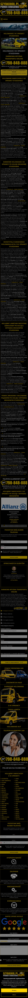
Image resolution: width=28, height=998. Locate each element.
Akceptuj (14, 990)
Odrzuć (14, 994)
